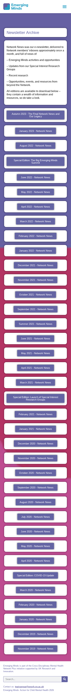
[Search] (65, 679)
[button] (64, 6)
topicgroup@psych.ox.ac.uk (29, 686)
